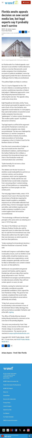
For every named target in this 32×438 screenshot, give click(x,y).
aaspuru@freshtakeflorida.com (19, 333)
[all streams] (30, 436)
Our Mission (6, 413)
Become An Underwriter (9, 399)
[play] (2, 436)
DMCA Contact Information (10, 420)
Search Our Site (7, 409)
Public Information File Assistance (12, 385)
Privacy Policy (6, 402)
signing (11, 312)
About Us (5, 392)
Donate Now (6, 395)
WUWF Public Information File (10, 381)
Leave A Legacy (7, 406)
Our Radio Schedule (8, 417)
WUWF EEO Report (8, 388)
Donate (26, 2)
